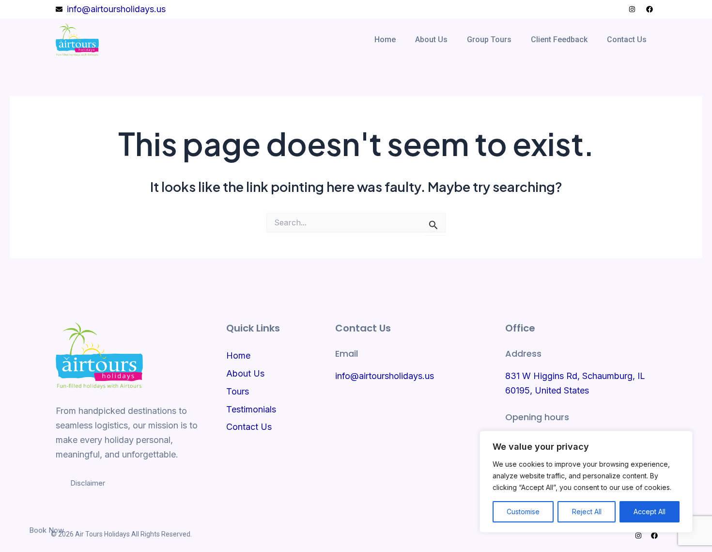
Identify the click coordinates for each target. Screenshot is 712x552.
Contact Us (627, 39)
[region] (586, 482)
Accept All (650, 511)
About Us (431, 39)
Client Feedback (559, 39)
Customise (523, 511)
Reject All (587, 511)
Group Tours (489, 39)
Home (385, 39)
